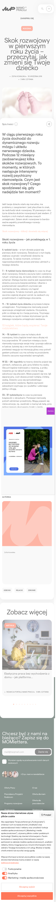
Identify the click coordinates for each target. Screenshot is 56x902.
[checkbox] (11, 869)
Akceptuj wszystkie (27, 896)
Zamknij (51, 411)
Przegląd (47, 815)
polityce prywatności (10, 863)
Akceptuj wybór (27, 887)
